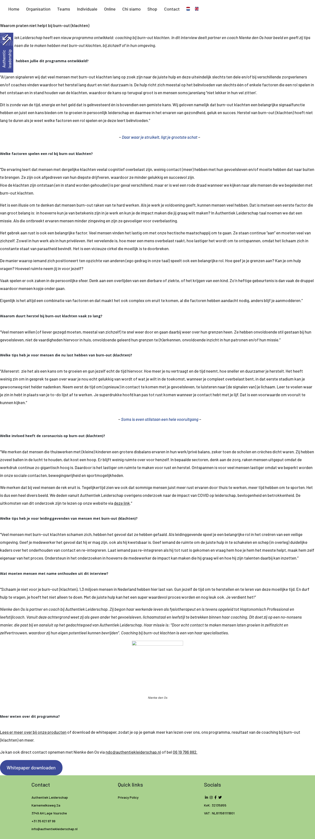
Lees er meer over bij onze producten (33, 732)
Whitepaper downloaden (31, 767)
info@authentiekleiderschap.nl (55, 829)
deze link (122, 503)
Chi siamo (131, 9)
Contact (172, 9)
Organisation (38, 9)
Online (110, 9)
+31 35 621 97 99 (43, 821)
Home (13, 9)
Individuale (87, 9)
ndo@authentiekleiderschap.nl (133, 751)
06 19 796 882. (185, 751)
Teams (63, 9)
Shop (152, 9)
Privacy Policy (128, 797)
